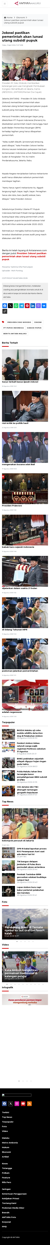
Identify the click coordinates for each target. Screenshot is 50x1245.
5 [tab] (33, 941)
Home (9, 17)
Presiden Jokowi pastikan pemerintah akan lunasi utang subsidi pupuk (24, 256)
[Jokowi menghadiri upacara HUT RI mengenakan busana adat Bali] (25, 447)
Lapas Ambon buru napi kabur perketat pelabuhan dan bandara (30, 890)
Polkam (5, 1173)
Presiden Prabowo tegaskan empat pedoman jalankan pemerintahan (21, 669)
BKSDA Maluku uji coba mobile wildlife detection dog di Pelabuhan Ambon (30, 733)
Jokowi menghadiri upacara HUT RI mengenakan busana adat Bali (21, 463)
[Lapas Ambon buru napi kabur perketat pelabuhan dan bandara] (8, 891)
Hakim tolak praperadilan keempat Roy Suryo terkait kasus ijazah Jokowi (23, 380)
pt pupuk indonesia (13, 328)
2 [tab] (21, 941)
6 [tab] (27, 984)
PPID (4, 1226)
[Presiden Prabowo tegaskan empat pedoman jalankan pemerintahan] (25, 653)
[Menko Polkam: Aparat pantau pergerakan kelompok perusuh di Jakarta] (25, 823)
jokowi (38, 322)
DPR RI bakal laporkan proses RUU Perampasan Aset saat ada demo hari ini (32, 851)
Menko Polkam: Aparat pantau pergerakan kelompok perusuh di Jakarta (25, 839)
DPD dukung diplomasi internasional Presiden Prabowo (21, 504)
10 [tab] (43, 984)
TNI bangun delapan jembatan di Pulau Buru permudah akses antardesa (31, 864)
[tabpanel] (25, 924)
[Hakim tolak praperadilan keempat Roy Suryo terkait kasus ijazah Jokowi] (25, 364)
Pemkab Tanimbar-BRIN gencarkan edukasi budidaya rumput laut (31, 877)
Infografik (7, 987)
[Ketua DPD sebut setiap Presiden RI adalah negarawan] (25, 695)
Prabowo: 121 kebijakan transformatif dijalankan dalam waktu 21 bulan (22, 586)
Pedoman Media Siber (13, 1208)
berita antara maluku (15, 334)
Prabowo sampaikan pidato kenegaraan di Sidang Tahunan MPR (24, 628)
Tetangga (7, 1168)
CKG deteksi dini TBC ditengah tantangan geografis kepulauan (28, 790)
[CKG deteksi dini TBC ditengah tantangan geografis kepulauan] (8, 791)
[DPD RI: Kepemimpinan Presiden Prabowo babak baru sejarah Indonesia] (25, 530)
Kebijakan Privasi (10, 1198)
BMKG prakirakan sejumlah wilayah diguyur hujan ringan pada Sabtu (31, 762)
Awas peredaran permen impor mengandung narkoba (24, 1071)
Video (5, 944)
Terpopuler (8, 722)
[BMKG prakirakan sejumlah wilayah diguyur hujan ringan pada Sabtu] (8, 762)
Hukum (5, 1147)
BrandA (5, 1212)
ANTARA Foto (9, 1217)
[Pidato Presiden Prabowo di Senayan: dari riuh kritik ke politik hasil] (25, 406)
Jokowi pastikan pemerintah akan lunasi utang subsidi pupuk (23, 21)
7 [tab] (31, 984)
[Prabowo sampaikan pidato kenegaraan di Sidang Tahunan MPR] (25, 612)
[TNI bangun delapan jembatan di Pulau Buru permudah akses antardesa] (8, 865)
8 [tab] (35, 984)
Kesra (5, 1163)
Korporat (6, 1222)
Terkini (5, 1112)
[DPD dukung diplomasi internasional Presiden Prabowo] (25, 488)
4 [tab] (29, 941)
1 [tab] (17, 941)
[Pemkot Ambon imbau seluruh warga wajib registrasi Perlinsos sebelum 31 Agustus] (8, 747)
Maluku (5, 1138)
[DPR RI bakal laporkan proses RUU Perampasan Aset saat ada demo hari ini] (8, 852)
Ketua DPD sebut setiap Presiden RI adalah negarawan (21, 710)
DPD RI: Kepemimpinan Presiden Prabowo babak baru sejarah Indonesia (24, 545)
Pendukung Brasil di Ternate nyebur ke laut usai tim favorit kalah (25, 930)
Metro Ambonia (10, 1143)
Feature (6, 1177)
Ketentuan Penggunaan (14, 1194)
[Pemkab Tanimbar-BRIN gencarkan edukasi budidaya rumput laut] (8, 878)
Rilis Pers (6, 1182)
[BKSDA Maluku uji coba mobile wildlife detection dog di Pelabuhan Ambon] (8, 734)
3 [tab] (25, 941)
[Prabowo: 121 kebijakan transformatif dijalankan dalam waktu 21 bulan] (25, 571)
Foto (4, 902)
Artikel (5, 1157)
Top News (7, 801)
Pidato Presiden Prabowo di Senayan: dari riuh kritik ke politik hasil (24, 421)
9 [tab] (39, 984)
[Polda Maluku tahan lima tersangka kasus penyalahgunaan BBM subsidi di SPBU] (8, 775)
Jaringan (6, 1189)
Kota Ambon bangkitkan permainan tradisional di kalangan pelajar (21, 973)
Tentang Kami (9, 1203)
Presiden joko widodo (19, 322)
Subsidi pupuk (34, 328)
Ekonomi (20, 17)
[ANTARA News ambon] (27, 3)
